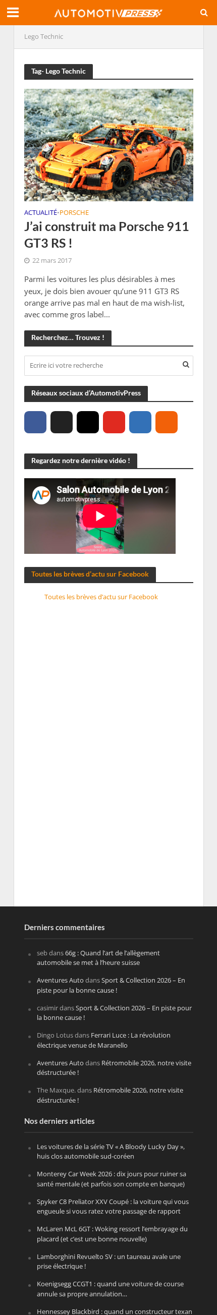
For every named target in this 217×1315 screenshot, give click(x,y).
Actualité (40, 213)
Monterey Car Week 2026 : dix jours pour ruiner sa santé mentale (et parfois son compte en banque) (111, 1178)
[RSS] (166, 422)
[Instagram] (88, 422)
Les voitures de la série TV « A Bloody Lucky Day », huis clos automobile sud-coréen (111, 1151)
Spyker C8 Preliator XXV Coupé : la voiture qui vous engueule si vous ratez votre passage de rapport (113, 1206)
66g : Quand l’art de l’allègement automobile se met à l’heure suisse (98, 957)
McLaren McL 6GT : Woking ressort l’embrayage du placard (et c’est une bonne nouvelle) (112, 1233)
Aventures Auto (60, 980)
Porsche (74, 213)
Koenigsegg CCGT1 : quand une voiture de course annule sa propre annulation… (110, 1288)
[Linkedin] (140, 422)
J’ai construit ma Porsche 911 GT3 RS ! (106, 234)
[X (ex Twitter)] (61, 422)
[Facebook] (35, 422)
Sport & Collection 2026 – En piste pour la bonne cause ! (111, 985)
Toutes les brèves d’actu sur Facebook (90, 573)
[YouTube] (114, 422)
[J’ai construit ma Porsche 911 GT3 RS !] (108, 144)
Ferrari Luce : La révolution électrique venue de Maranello (104, 1040)
